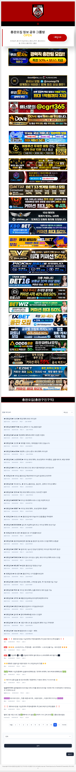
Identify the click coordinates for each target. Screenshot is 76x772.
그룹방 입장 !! (57, 37)
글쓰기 (70, 754)
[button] (38, 24)
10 (55, 725)
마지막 (64, 725)
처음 (11, 725)
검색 (38, 746)
